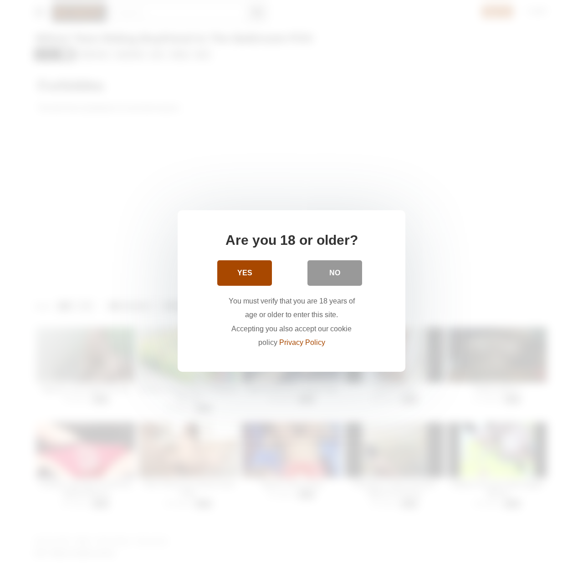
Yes (244, 273)
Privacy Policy (302, 342)
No (334, 273)
